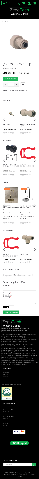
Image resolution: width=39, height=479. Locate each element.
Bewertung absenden (11, 312)
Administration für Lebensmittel (11, 385)
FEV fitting (7, 124)
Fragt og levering (8, 409)
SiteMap (5, 421)
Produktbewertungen (11, 269)
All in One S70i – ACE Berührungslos (27, 207)
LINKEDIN (5, 374)
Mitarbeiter (6, 423)
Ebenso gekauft (8, 230)
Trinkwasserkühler (6, 359)
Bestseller (7, 140)
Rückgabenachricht (8, 416)
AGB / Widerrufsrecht (9, 414)
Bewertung (6, 293)
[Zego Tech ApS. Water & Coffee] (19, 11)
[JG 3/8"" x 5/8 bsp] (19, 42)
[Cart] (35, 3)
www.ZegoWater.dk (25, 346)
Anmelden (34, 464)
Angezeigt (6, 182)
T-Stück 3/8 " (24, 254)
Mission (5, 425)
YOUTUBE (5, 377)
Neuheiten (6, 100)
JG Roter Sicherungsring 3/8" (27, 165)
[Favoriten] (24, 3)
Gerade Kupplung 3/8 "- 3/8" (27, 125)
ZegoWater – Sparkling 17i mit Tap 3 (11, 208)
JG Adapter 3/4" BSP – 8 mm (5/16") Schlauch (11, 165)
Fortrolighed (7, 407)
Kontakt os (6, 411)
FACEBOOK (6, 372)
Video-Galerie (7, 428)
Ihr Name (6, 285)
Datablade (6, 418)
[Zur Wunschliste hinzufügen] (23, 84)
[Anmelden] (29, 3)
